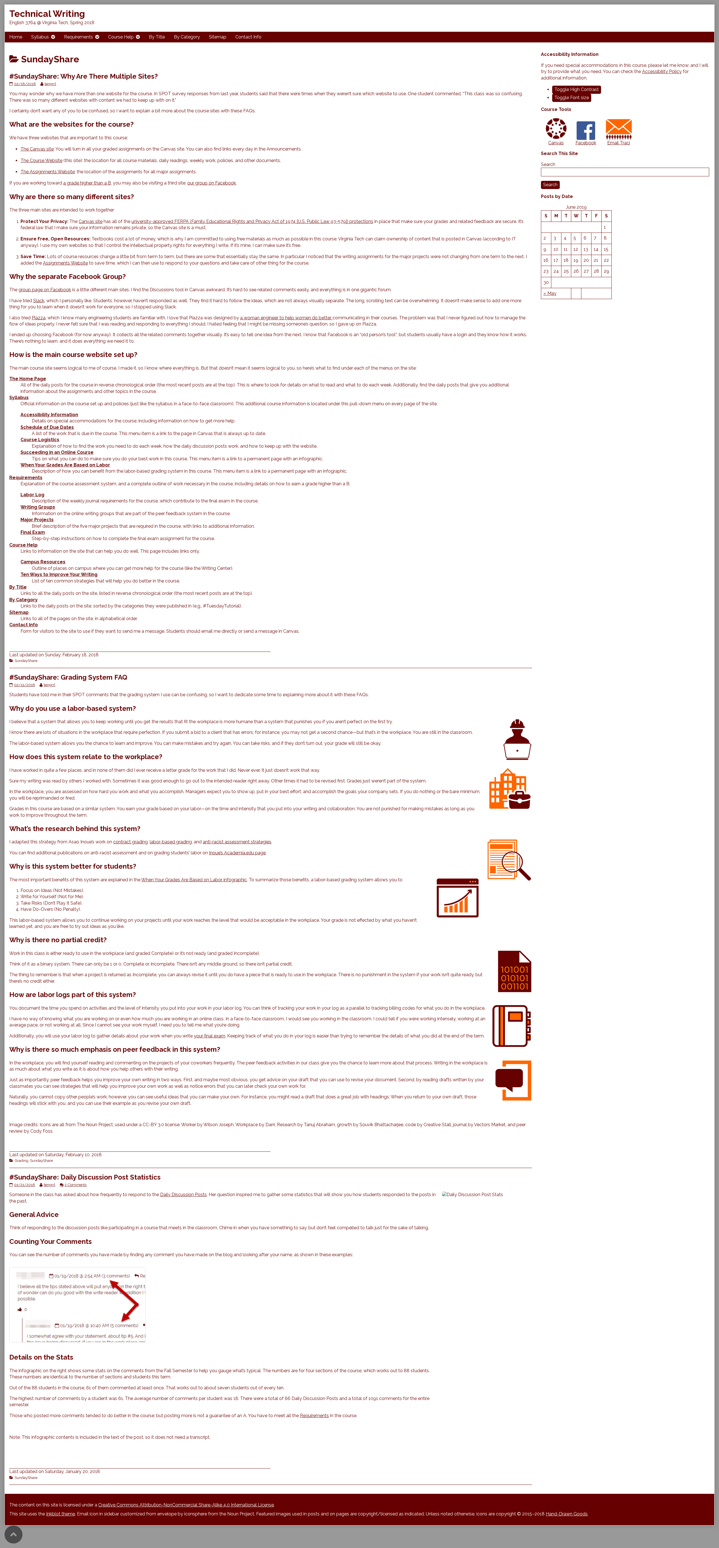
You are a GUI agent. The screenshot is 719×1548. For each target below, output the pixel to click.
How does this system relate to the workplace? (85, 757)
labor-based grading (171, 841)
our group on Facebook (211, 183)
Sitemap (217, 37)
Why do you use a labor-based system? (72, 708)
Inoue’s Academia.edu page (237, 852)
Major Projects (37, 519)
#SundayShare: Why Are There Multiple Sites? (83, 76)
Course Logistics (40, 439)
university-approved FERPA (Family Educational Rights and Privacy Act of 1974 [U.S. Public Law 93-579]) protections (252, 221)
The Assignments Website (48, 171)
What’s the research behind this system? (74, 829)
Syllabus (40, 37)
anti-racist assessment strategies (237, 841)
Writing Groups (38, 507)
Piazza (38, 317)
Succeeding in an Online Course (57, 452)
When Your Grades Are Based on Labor (65, 465)
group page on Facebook (45, 289)
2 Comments (76, 1184)
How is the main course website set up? (73, 354)
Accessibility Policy (662, 71)
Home (15, 37)
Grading (21, 1160)
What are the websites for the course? (71, 124)
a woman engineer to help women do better (286, 317)
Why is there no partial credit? (58, 940)
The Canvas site (37, 149)
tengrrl (50, 83)
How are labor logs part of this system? (72, 995)
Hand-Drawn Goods (567, 1514)
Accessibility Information (49, 414)
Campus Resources (43, 561)
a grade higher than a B (87, 183)
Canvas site (91, 221)
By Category (187, 37)
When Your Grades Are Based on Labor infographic (194, 879)
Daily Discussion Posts (183, 1194)
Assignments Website (65, 263)
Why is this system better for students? (72, 866)
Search (548, 164)
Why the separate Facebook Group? (67, 276)
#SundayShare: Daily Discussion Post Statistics (85, 1177)
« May (549, 293)
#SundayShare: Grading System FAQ (68, 677)
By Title (157, 37)
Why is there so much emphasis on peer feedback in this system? (114, 1049)
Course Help (121, 37)
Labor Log (32, 494)
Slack (38, 300)
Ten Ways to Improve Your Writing (59, 574)
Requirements (78, 37)
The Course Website (41, 160)
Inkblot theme (60, 1514)
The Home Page (27, 378)
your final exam (209, 1036)
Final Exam (33, 532)
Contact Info (248, 37)
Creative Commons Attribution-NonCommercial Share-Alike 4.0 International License (186, 1505)
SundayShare (26, 660)
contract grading (130, 841)
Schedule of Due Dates (47, 427)
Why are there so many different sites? (71, 197)
